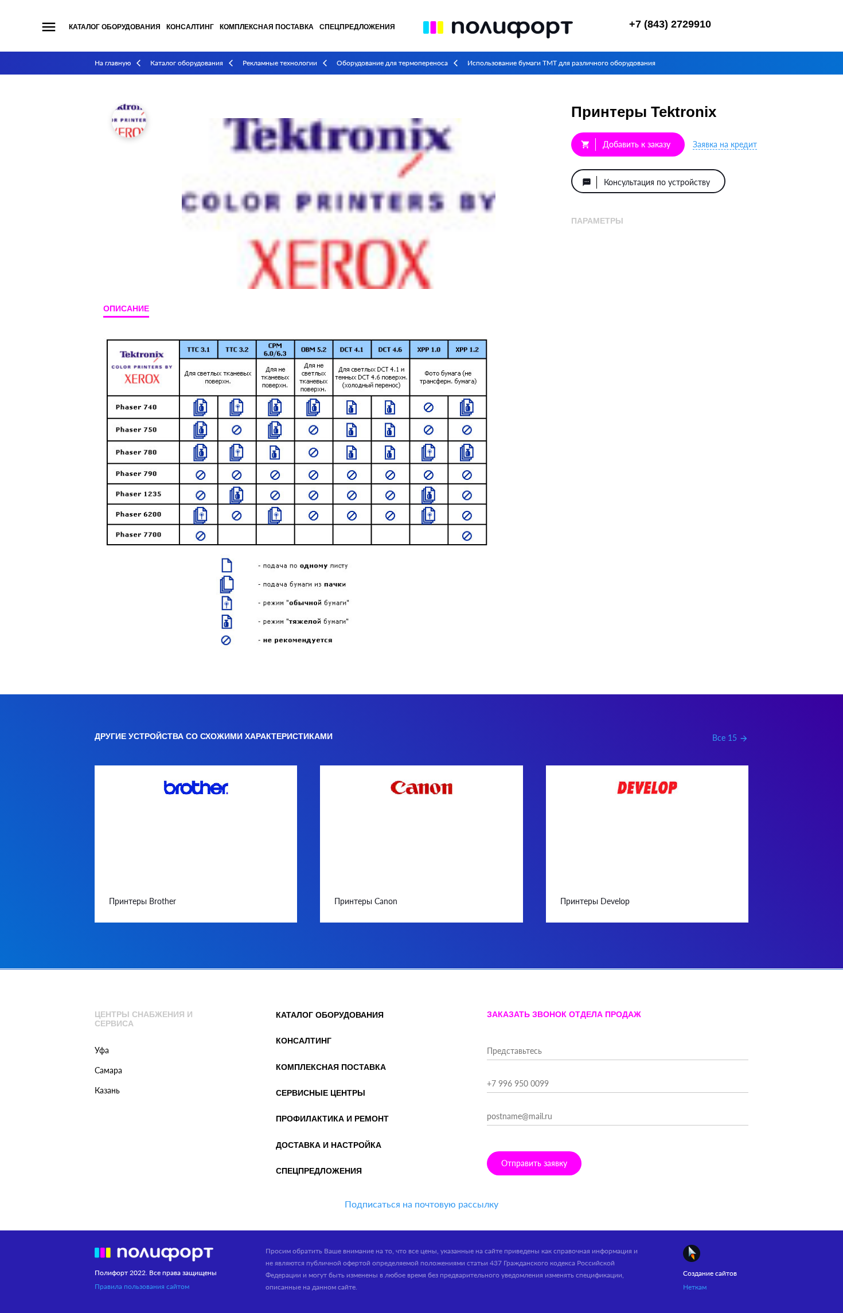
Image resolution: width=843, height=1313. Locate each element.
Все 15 (730, 738)
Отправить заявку (534, 1163)
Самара (108, 1070)
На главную (113, 62)
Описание (126, 308)
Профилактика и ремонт (332, 1118)
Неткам (695, 1287)
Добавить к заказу (625, 144)
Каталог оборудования (115, 27)
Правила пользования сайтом (142, 1286)
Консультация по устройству (646, 182)
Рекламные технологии (280, 62)
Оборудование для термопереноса (392, 62)
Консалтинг (190, 27)
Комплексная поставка (267, 27)
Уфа (102, 1050)
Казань (107, 1090)
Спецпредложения (357, 27)
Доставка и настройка (328, 1145)
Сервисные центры (320, 1092)
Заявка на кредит (725, 144)
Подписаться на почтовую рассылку (421, 1203)
